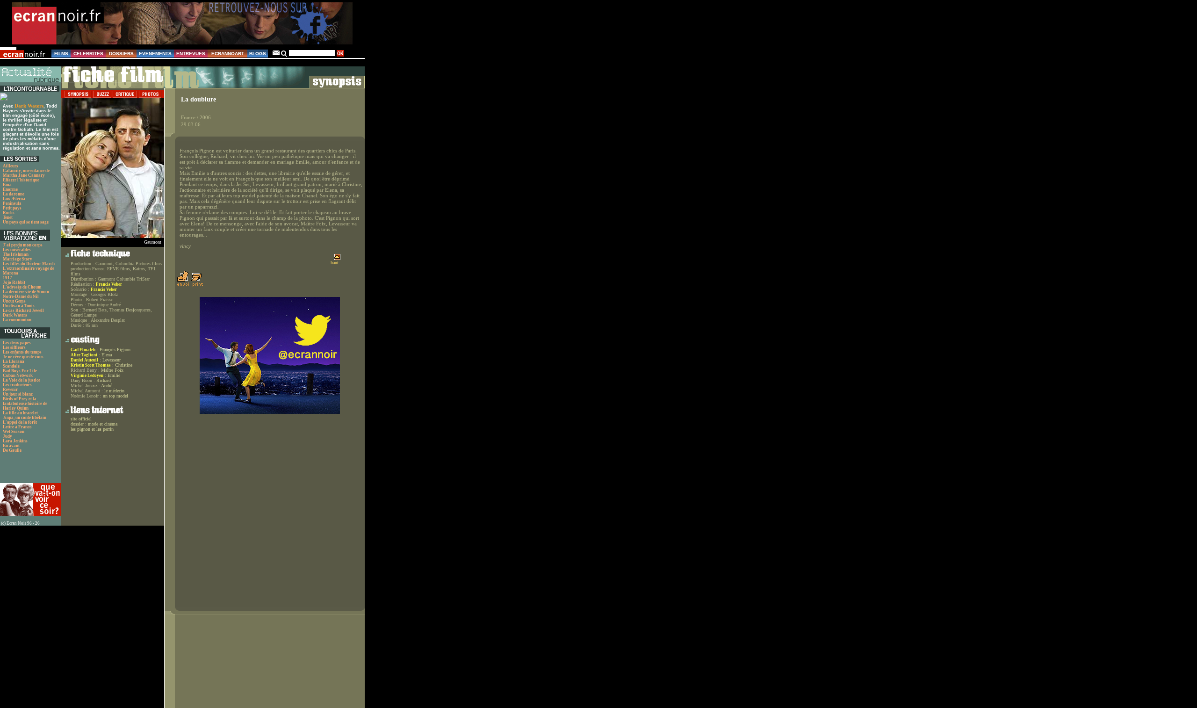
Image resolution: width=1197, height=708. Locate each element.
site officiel (81, 418)
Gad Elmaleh (83, 349)
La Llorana (13, 361)
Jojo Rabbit (14, 282)
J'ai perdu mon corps (23, 245)
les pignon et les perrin (92, 429)
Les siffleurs (14, 347)
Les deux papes (17, 342)
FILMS (61, 53)
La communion (17, 320)
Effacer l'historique (21, 180)
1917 (7, 277)
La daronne (13, 194)
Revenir (10, 389)
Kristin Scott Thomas (91, 365)
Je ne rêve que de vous (23, 356)
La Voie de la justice (21, 380)
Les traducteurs (17, 385)
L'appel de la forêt (20, 422)
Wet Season (13, 431)
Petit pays (12, 208)
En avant (11, 445)
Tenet (8, 217)
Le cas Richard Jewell (23, 310)
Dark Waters (28, 105)
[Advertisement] (25, 470)
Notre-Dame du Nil (21, 296)
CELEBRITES (88, 53)
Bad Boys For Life (20, 370)
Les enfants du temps (22, 352)
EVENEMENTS (155, 53)
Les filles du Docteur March (29, 263)
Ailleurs (10, 166)
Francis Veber (109, 284)
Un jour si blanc (18, 394)
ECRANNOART (227, 53)
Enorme (10, 189)
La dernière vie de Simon (26, 291)
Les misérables (17, 249)
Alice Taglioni (84, 355)
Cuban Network (18, 375)
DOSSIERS (121, 53)
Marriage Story (17, 259)
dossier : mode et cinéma (94, 423)
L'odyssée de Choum (22, 287)
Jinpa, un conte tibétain (24, 417)
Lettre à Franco (17, 427)
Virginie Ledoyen (87, 375)
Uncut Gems (14, 301)
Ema (7, 184)
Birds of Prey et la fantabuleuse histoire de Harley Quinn (25, 404)
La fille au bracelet (20, 413)
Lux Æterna (14, 198)
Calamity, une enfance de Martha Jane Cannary (26, 173)
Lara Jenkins (15, 441)
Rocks (8, 212)
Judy (7, 436)
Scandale (11, 366)
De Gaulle (12, 450)
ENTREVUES (190, 53)
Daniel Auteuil (84, 360)
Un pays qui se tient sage (26, 222)
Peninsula (12, 203)
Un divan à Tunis (19, 305)
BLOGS (257, 53)
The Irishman (16, 254)
